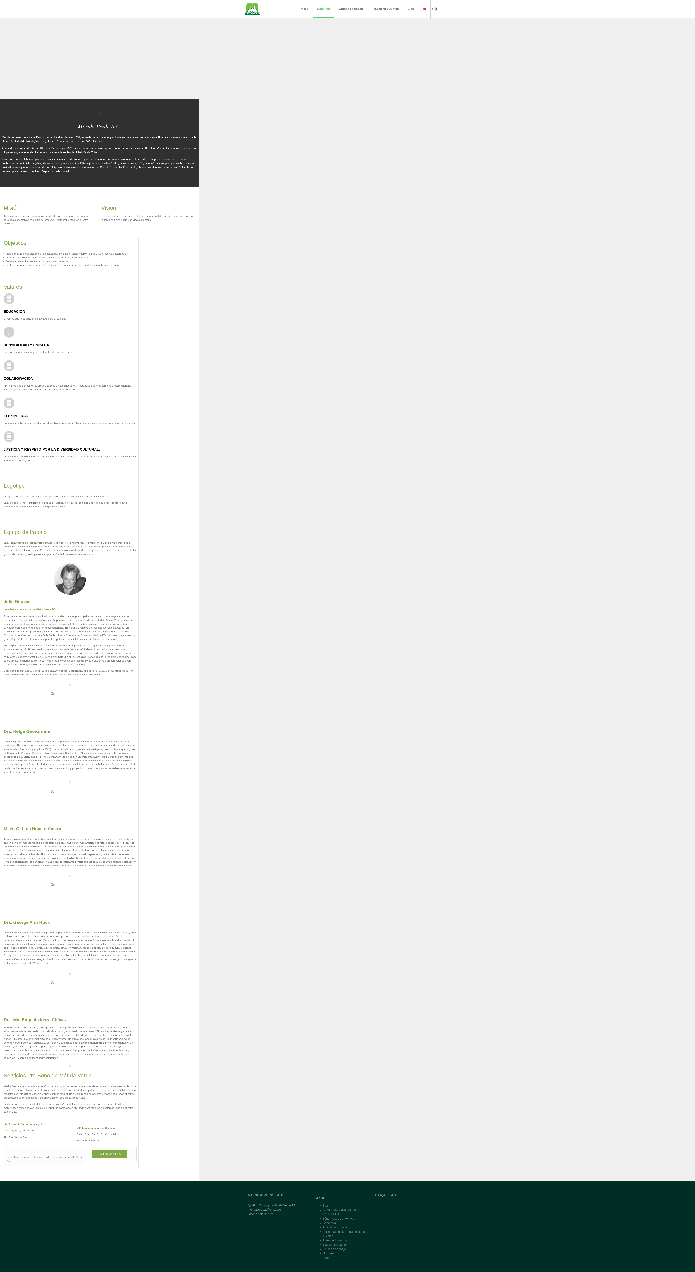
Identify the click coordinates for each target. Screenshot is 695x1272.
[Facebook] (434, 9)
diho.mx (269, 1214)
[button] (3, 58)
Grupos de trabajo (351, 8)
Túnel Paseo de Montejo (338, 1218)
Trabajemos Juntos (385, 8)
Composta (329, 1223)
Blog (411, 8)
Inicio (304, 8)
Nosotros (323, 8)
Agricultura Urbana (335, 1227)
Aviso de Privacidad (335, 1240)
